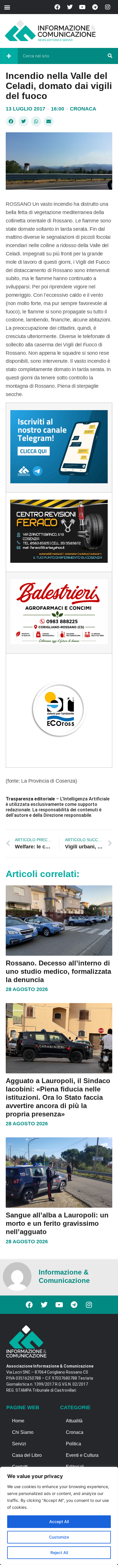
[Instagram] (107, 7)
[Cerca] (110, 56)
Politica (73, 1443)
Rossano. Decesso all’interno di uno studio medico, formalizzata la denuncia (58, 971)
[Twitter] (70, 7)
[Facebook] (57, 7)
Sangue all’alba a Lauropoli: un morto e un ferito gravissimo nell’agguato (57, 1223)
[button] (7, 7)
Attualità (74, 1420)
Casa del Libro (27, 1455)
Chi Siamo (23, 1432)
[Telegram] (95, 7)
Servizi (19, 1443)
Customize (59, 1537)
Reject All (59, 1552)
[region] (59, 1516)
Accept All (59, 1521)
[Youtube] (82, 7)
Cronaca (83, 109)
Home (18, 1420)
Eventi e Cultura (82, 1455)
